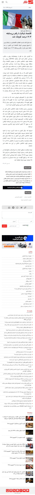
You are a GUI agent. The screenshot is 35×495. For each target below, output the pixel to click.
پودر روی (29, 299)
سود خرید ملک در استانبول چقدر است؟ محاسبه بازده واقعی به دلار (17, 333)
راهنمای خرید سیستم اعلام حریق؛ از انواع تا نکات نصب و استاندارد (17, 357)
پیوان (30, 274)
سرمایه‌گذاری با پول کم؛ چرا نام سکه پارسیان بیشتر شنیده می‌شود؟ (17, 335)
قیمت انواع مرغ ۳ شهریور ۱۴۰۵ (17, 458)
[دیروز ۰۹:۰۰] (29, 445)
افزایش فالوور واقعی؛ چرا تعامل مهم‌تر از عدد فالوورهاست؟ (19, 362)
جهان (30, 7)
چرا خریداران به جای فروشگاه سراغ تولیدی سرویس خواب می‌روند (17, 403)
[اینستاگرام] (21, 490)
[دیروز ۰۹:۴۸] (29, 432)
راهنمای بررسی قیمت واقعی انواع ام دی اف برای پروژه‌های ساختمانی (17, 374)
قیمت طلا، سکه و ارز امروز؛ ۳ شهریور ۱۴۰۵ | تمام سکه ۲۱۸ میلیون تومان (14, 452)
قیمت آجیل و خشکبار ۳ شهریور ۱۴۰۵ (16, 424)
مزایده (30, 271)
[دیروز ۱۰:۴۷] (29, 459)
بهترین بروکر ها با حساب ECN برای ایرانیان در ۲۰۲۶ (20, 376)
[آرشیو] (11, 490)
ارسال (4, 226)
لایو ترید (29, 296)
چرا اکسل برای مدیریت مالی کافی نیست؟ (22, 289)
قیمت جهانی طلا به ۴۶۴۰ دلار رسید (16, 431)
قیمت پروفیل (28, 281)
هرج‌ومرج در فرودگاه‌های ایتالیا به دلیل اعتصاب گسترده (18, 176)
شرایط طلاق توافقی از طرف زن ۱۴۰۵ (24, 327)
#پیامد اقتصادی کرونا (26, 200)
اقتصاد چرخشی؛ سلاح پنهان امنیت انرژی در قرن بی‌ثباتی (18, 174)
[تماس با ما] (24, 490)
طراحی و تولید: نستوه (18, 493)
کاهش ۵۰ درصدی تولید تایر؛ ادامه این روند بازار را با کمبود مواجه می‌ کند (13, 473)
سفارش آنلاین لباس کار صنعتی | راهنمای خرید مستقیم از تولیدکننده (17, 345)
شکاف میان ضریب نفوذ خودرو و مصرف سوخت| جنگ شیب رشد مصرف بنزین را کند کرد (13, 445)
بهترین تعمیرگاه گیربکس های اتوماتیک (23, 263)
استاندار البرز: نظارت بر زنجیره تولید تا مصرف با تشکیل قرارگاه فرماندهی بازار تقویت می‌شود (14, 417)
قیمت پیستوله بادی (27, 304)
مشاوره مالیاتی (28, 301)
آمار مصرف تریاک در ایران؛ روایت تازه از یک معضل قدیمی (19, 315)
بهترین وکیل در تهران (27, 258)
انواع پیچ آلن (28, 279)
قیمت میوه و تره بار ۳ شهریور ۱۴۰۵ (16, 465)
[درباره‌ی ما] (27, 490)
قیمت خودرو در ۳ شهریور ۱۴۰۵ (17, 437)
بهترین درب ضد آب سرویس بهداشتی (23, 352)
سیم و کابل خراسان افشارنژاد (25, 286)
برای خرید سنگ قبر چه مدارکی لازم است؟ (22, 354)
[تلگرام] (17, 490)
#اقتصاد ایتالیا (27, 197)
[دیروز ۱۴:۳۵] (29, 452)
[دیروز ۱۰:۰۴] (29, 439)
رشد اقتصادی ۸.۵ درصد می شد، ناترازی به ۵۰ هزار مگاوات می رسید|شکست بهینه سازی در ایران (17, 181)
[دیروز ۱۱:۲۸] (29, 480)
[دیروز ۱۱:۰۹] (29, 425)
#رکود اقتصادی (18, 197)
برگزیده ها (29, 311)
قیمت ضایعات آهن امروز (26, 276)
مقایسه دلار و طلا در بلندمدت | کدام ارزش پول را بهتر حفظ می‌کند (17, 325)
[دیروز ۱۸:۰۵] (29, 418)
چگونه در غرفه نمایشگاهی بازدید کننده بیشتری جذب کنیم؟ (19, 342)
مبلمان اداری (28, 291)
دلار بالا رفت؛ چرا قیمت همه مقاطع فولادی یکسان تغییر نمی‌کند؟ (18, 322)
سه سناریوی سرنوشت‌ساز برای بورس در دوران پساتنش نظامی (17, 178)
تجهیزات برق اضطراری (26, 256)
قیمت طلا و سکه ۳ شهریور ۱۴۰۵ (17, 479)
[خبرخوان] (14, 490)
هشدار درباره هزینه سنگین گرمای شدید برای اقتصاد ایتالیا (17, 172)
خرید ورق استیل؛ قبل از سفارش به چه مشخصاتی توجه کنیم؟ (18, 330)
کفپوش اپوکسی (28, 284)
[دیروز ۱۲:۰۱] (29, 473)
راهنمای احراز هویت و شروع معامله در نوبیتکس (21, 401)
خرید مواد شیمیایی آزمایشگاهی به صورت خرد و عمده (20, 360)
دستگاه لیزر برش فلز (27, 261)
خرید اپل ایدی (28, 266)
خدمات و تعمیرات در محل (26, 306)
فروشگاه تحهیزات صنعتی (26, 294)
